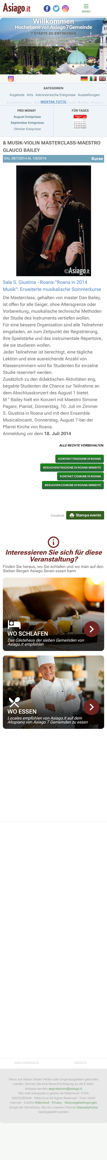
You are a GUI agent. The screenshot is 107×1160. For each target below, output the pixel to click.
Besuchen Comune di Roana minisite (73, 485)
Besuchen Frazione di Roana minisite (72, 467)
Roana (61, 42)
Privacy (57, 1102)
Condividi (57, 516)
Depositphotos (87, 1107)
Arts (30, 95)
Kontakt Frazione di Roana (79, 458)
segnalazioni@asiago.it (65, 1089)
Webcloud (42, 1102)
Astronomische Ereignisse (55, 95)
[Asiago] (16, 8)
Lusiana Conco (41, 42)
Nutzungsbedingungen (80, 1102)
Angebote (17, 95)
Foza (59, 39)
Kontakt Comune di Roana (80, 476)
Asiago (37, 39)
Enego (49, 39)
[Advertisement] (53, 778)
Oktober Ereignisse (27, 129)
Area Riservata (26, 1063)
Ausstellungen (89, 95)
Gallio (70, 39)
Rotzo (73, 42)
